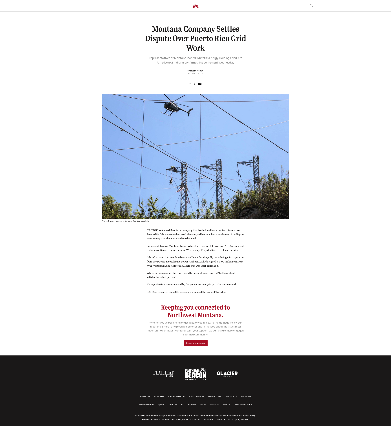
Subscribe (159, 396)
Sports (161, 404)
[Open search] (311, 5)
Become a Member (195, 343)
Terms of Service (230, 416)
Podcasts (227, 404)
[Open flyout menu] (80, 5)
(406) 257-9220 (242, 420)
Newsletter (214, 404)
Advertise (145, 396)
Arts (183, 404)
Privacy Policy (249, 416)
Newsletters (214, 396)
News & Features (146, 404)
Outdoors (172, 404)
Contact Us (231, 396)
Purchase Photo (176, 396)
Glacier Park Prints (243, 404)
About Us (246, 396)
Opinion (192, 404)
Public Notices (196, 396)
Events (203, 404)
